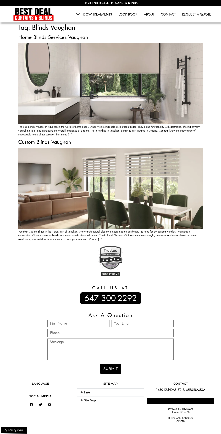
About (149, 14)
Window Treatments (94, 14)
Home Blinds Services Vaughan (53, 37)
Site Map (90, 400)
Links (87, 392)
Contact (168, 14)
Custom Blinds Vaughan (44, 142)
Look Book (127, 14)
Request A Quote (196, 14)
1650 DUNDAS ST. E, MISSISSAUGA (180, 390)
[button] (110, 392)
